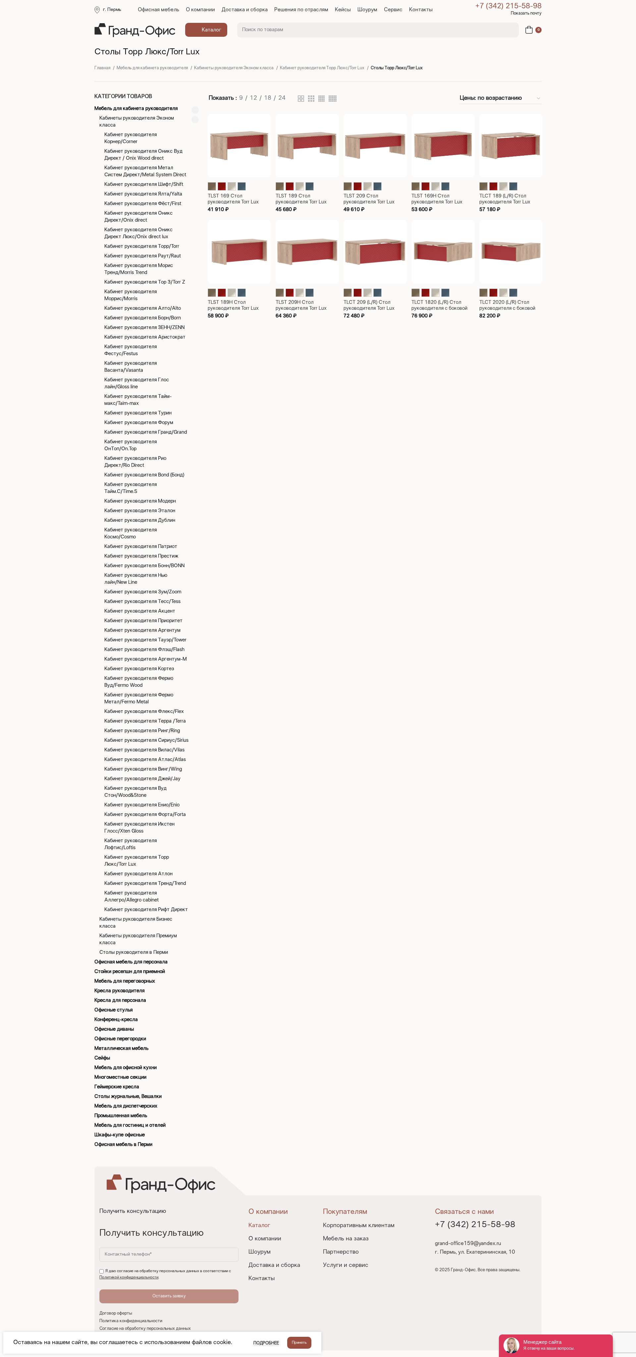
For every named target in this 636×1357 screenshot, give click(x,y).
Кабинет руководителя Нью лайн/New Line (135, 579)
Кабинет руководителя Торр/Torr (141, 246)
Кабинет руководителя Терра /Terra (145, 721)
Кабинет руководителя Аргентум (142, 630)
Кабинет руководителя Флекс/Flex (144, 711)
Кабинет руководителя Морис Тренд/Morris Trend (138, 269)
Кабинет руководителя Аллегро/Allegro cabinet (131, 896)
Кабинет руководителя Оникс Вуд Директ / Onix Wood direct (143, 155)
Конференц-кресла (116, 1019)
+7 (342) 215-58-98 (508, 6)
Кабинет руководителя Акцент (139, 611)
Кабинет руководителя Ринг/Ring (142, 731)
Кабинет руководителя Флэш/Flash (144, 649)
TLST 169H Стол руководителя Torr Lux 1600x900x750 (436, 202)
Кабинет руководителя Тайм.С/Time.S (130, 488)
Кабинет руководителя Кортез (139, 669)
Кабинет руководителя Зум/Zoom (142, 592)
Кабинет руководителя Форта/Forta (145, 814)
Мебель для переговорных (124, 981)
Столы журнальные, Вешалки (128, 1096)
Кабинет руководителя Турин (138, 413)
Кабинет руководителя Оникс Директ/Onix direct (138, 217)
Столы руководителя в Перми (133, 952)
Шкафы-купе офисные (119, 1135)
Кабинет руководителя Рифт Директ (146, 909)
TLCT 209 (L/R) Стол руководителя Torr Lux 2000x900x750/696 (369, 308)
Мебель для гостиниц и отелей (130, 1125)
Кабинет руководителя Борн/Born (142, 318)
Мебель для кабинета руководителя (153, 68)
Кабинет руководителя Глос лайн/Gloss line (136, 383)
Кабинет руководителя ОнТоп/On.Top (130, 445)
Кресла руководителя (119, 991)
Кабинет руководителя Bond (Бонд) (144, 475)
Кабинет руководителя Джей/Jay (142, 779)
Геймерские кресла (116, 1087)
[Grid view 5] (333, 98)
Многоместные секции (120, 1077)
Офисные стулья (113, 1010)
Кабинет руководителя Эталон (139, 511)
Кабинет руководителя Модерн (140, 501)
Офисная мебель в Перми (123, 1144)
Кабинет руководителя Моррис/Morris (130, 295)
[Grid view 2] (301, 98)
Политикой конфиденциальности (128, 1277)
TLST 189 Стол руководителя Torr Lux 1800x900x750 (301, 202)
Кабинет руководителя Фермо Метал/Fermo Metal (138, 698)
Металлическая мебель (121, 1048)
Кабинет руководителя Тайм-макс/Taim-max (138, 400)
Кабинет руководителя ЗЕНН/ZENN (144, 327)
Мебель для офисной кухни (125, 1067)
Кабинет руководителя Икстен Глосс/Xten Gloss (139, 828)
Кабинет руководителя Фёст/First (142, 203)
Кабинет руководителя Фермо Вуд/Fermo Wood (138, 682)
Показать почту (526, 14)
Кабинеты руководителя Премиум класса (138, 939)
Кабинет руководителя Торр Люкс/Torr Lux (322, 68)
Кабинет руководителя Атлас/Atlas (145, 759)
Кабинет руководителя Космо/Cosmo (130, 533)
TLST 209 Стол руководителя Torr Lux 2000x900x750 (369, 202)
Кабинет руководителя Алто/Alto (142, 308)
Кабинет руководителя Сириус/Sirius (146, 740)
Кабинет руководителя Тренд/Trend (145, 883)
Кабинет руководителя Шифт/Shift (143, 184)
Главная (102, 68)
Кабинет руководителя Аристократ (145, 337)
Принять (299, 1343)
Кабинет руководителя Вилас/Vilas (144, 750)
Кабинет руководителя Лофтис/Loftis (130, 844)
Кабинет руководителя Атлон (138, 874)
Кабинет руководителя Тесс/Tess (142, 601)
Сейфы (102, 1058)
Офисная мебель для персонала (131, 962)
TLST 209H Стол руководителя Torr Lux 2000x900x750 (301, 308)
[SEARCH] (510, 30)
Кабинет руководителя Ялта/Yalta (143, 194)
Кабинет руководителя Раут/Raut (142, 256)
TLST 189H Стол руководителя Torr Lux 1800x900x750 (233, 308)
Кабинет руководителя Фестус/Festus (130, 350)
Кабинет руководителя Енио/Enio (142, 805)
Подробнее (266, 1343)
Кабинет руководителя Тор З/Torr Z (144, 282)
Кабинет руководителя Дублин (139, 520)
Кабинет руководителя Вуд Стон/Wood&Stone (135, 792)
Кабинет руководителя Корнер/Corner (130, 138)
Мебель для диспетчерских (125, 1106)
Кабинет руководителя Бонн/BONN (144, 566)
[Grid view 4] (321, 98)
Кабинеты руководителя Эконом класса (234, 68)
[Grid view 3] (311, 98)
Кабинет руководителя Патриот (140, 546)
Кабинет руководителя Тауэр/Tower (145, 640)
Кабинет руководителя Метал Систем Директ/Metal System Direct (145, 171)
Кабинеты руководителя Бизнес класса (135, 923)
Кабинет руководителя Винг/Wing (143, 769)
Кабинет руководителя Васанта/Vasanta (130, 367)
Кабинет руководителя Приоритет (143, 621)
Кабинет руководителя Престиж (141, 556)
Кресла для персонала (120, 1000)
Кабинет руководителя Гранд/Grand (145, 432)
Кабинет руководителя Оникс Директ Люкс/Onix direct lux (138, 233)
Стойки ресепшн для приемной (129, 971)
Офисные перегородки (120, 1039)
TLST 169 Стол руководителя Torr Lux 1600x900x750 (233, 202)
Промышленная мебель (120, 1115)
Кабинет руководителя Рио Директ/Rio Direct (135, 462)
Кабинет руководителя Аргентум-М (145, 659)
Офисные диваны (114, 1029)
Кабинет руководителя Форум (138, 422)
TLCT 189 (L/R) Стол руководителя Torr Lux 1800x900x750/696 (504, 202)
